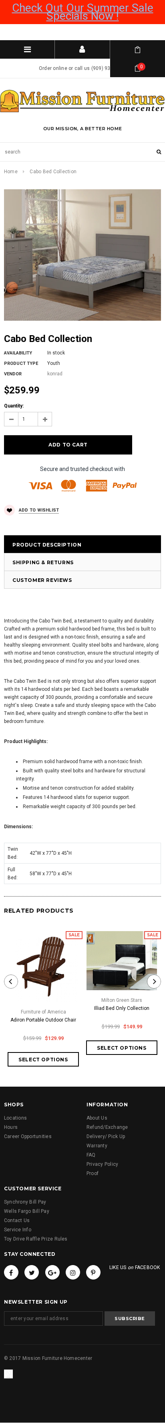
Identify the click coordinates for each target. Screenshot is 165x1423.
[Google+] (52, 1272)
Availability (18, 353)
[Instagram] (73, 1272)
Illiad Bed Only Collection (121, 1008)
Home (11, 171)
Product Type (21, 363)
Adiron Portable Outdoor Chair (43, 1020)
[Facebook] (11, 1272)
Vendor (13, 374)
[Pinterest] (93, 1272)
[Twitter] (31, 1272)
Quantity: (14, 406)
